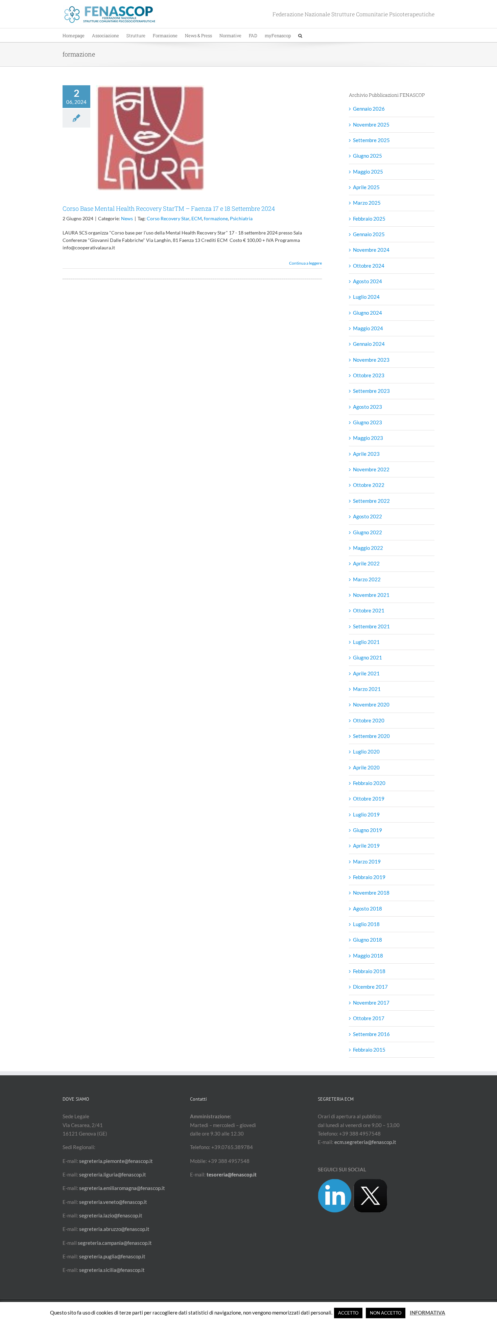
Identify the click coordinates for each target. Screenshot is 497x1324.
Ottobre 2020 (368, 720)
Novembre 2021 (371, 595)
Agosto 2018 (367, 908)
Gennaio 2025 (369, 234)
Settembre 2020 (371, 736)
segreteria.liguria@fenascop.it (112, 1174)
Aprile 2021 (366, 673)
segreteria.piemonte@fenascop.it (116, 1161)
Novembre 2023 (371, 360)
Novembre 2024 (371, 250)
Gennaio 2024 (369, 344)
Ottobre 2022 (368, 485)
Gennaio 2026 (369, 109)
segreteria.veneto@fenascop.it (113, 1202)
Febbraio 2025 (369, 219)
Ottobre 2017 (368, 1018)
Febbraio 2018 (369, 971)
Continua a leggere (305, 263)
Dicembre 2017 (370, 987)
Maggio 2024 (368, 328)
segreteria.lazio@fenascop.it (110, 1215)
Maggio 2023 (368, 438)
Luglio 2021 (366, 642)
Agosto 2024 (367, 281)
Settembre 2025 (371, 140)
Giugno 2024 (367, 313)
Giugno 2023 (367, 422)
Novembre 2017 (371, 1003)
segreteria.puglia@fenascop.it (112, 1256)
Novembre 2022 (371, 469)
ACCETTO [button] (348, 1313)
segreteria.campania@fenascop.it (115, 1243)
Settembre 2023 (371, 391)
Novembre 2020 (371, 704)
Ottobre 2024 (368, 266)
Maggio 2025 (368, 172)
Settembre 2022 (371, 501)
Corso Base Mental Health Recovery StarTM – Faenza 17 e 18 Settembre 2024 (169, 208)
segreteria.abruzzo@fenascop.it (114, 1229)
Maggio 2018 (368, 955)
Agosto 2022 (367, 516)
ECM (196, 218)
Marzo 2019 (367, 861)
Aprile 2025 (366, 187)
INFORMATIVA (427, 1312)
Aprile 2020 (366, 767)
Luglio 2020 (366, 751)
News (127, 218)
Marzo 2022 (367, 579)
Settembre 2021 (371, 626)
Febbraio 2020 (369, 783)
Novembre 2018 (371, 893)
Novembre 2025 (371, 124)
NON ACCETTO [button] (385, 1313)
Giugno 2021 (367, 657)
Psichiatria (241, 218)
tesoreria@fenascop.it (232, 1174)
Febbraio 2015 (369, 1050)
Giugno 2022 (367, 532)
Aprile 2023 (366, 454)
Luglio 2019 (366, 814)
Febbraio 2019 (369, 877)
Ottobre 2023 (368, 375)
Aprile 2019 (366, 846)
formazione (216, 218)
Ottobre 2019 (368, 798)
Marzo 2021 (367, 689)
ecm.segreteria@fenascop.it (365, 1142)
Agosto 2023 (367, 407)
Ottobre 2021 (368, 610)
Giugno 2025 (367, 156)
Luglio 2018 (366, 924)
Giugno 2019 (367, 830)
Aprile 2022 (366, 563)
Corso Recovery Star (168, 218)
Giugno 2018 (367, 940)
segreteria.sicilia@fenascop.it (112, 1270)
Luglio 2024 (366, 297)
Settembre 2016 (371, 1034)
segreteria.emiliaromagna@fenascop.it (122, 1188)
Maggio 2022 (368, 548)
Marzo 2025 (367, 203)
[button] (300, 35)
